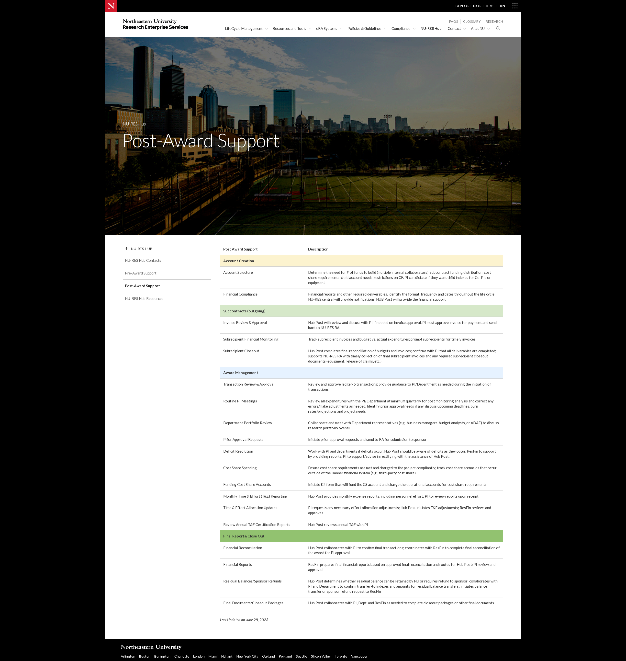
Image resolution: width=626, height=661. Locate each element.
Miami (213, 656)
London (199, 656)
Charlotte (181, 656)
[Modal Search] (498, 28)
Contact (454, 28)
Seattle (301, 656)
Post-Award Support (142, 286)
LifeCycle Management (244, 28)
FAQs (453, 21)
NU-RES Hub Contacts (143, 260)
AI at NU (478, 28)
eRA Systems (326, 28)
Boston (144, 656)
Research (494, 21)
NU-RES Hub (431, 28)
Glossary (472, 21)
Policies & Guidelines (364, 28)
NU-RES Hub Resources (144, 298)
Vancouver (359, 656)
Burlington (162, 656)
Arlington (128, 656)
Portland (285, 656)
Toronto (341, 656)
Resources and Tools (289, 28)
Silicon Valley (321, 656)
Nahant (227, 656)
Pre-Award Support (140, 273)
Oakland (268, 656)
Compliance (400, 28)
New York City (247, 656)
